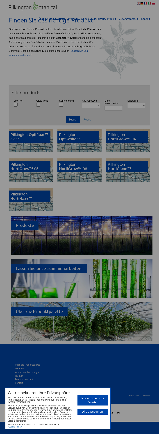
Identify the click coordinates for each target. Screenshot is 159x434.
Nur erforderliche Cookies (92, 400)
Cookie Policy (15, 426)
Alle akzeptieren (92, 411)
